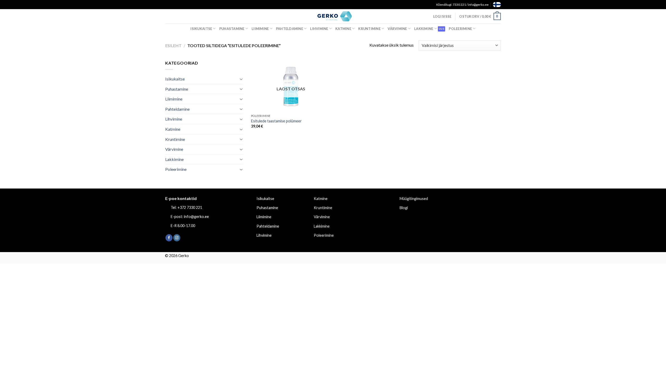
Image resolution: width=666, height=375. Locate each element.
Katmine (343, 29)
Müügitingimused (414, 198)
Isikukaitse (201, 29)
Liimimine (260, 29)
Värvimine (397, 29)
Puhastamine (232, 29)
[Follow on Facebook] (168, 237)
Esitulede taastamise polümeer (276, 121)
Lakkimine (423, 29)
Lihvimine (319, 29)
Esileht (173, 45)
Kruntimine (369, 29)
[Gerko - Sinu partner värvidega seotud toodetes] (333, 16)
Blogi (404, 207)
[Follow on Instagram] (176, 237)
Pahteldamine (289, 29)
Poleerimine (460, 29)
